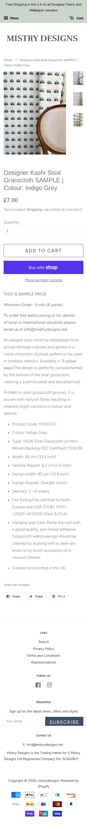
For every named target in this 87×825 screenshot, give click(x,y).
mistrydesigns (48, 780)
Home (8, 60)
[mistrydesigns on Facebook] (38, 686)
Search (43, 642)
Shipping (34, 209)
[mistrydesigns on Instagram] (49, 686)
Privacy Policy (43, 649)
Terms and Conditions (43, 655)
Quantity (11, 222)
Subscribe (64, 722)
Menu (14, 18)
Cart (79, 18)
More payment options (43, 280)
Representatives (43, 662)
